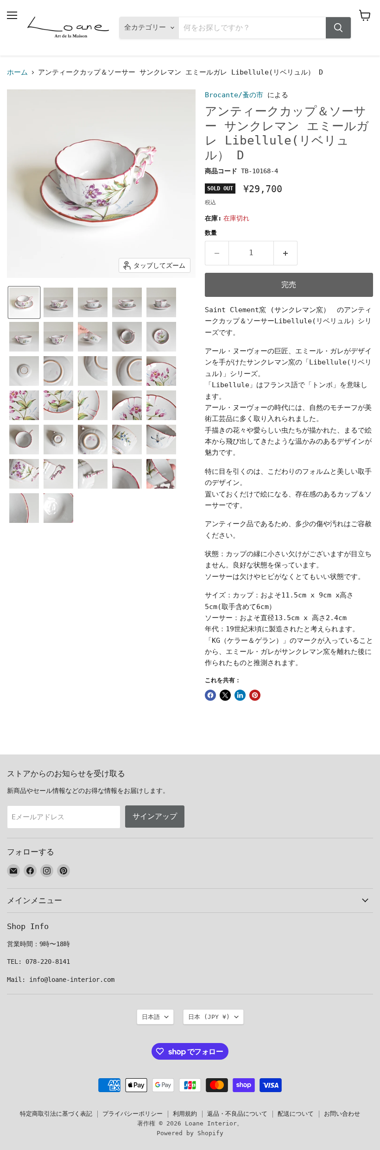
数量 (211, 232)
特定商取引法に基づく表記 (56, 1113)
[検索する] (338, 27)
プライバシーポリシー (132, 1113)
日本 (209, 1016)
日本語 (151, 1016)
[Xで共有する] (225, 695)
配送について (296, 1113)
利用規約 (185, 1113)
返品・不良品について (237, 1113)
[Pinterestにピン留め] (254, 695)
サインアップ (155, 816)
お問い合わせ (342, 1113)
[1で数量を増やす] (286, 253)
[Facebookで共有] (210, 695)
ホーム (17, 72)
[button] (24, 302)
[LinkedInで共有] (240, 695)
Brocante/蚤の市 (234, 95)
